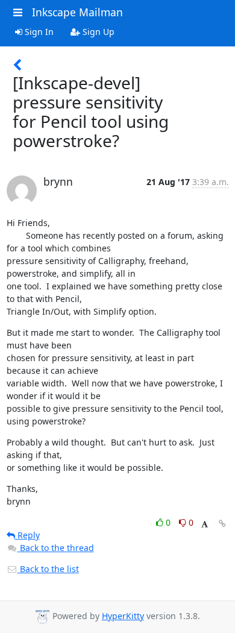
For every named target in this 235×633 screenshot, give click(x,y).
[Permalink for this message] (222, 523)
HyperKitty (123, 616)
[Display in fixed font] (204, 524)
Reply (27, 535)
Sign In (38, 31)
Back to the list (48, 569)
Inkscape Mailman (77, 12)
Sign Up (97, 31)
